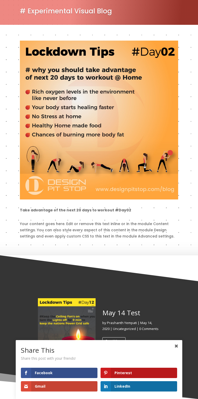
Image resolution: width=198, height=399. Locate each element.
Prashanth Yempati (122, 322)
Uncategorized (124, 328)
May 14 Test (121, 312)
